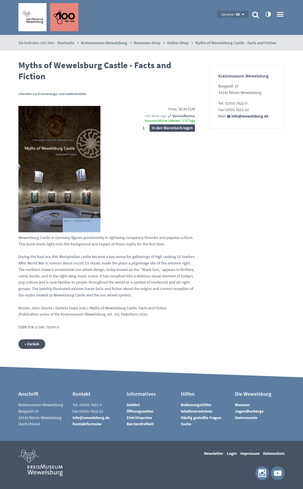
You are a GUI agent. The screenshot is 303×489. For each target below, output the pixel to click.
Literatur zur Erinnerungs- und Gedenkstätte (52, 93)
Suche (186, 423)
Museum (242, 404)
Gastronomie (246, 417)
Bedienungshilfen (196, 404)
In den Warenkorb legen (172, 127)
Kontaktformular (87, 423)
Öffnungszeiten (140, 411)
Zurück (33, 343)
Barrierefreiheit (140, 423)
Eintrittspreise (139, 417)
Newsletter (213, 453)
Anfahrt (133, 404)
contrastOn (268, 14)
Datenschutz (274, 453)
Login (232, 453)
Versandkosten (184, 116)
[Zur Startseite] (48, 17)
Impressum (250, 453)
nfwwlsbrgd (249, 116)
